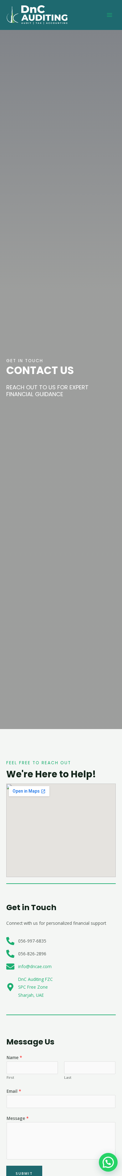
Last (67, 1077)
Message (18, 1118)
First (10, 1077)
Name (14, 1057)
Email (14, 1091)
